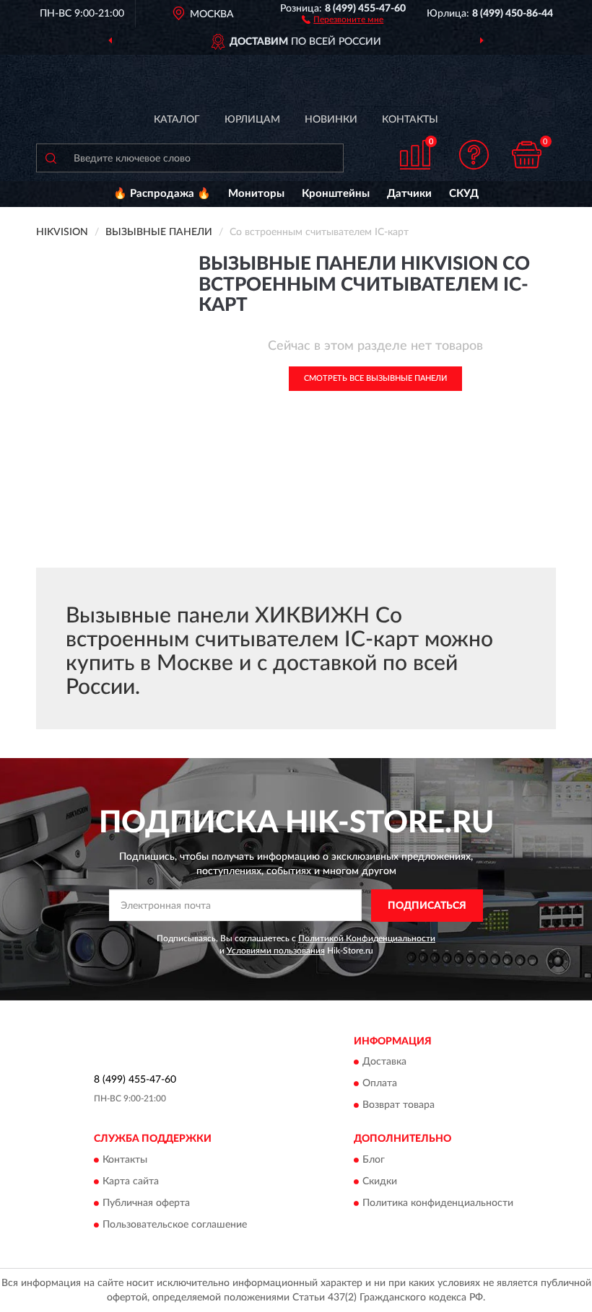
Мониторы (256, 193)
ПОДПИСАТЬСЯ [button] (427, 906)
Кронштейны (336, 193)
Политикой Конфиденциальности (366, 938)
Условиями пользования (276, 950)
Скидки (379, 1181)
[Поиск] (50, 158)
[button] (342, 18)
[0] (527, 154)
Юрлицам (252, 120)
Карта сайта (131, 1181)
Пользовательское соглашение (175, 1225)
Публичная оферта (146, 1203)
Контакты (410, 120)
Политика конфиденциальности (437, 1203)
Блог (373, 1160)
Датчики (409, 193)
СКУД (464, 193)
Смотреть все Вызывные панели (375, 378)
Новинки (331, 120)
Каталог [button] (177, 120)
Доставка (384, 1062)
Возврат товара (398, 1106)
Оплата (379, 1084)
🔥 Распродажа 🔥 (162, 193)
